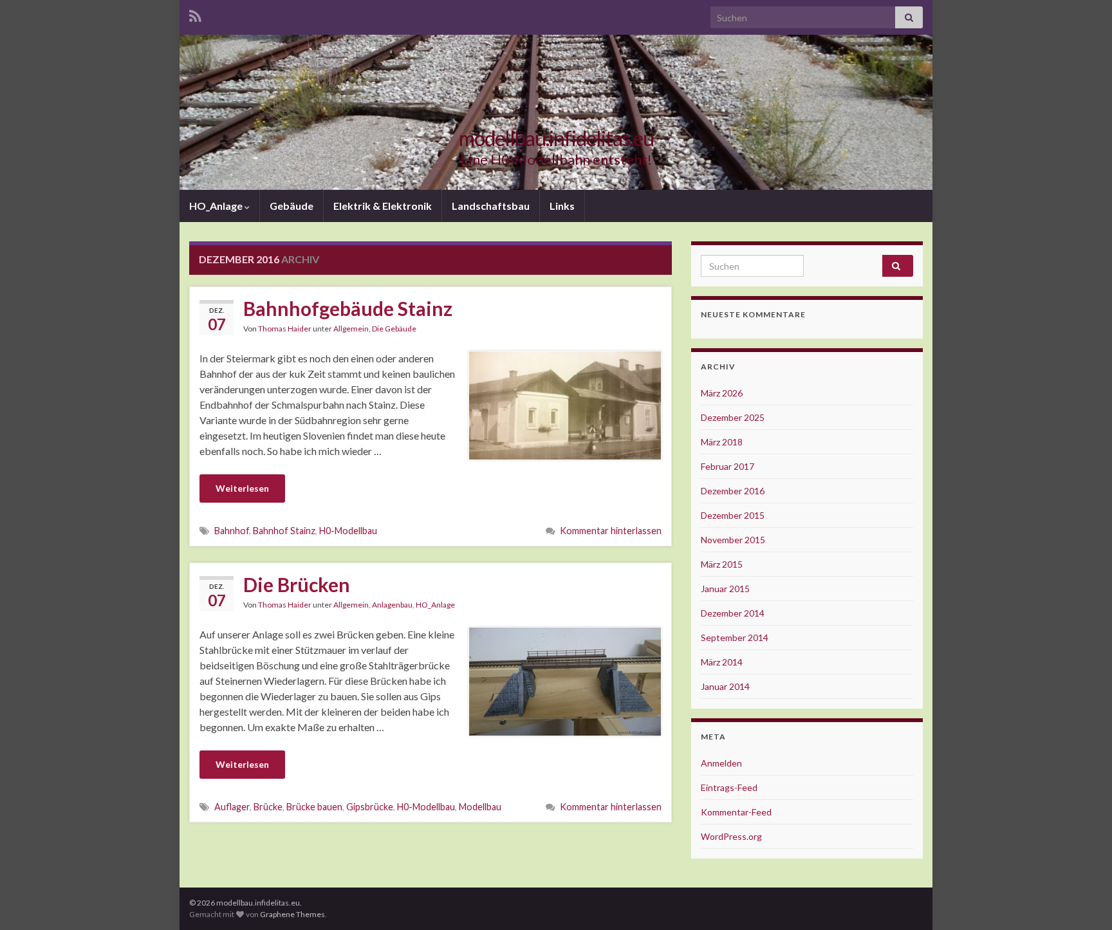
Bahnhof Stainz (284, 530)
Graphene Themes (292, 914)
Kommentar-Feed (736, 811)
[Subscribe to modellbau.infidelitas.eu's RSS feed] (195, 14)
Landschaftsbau (491, 206)
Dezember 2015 (732, 515)
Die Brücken (296, 584)
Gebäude (291, 206)
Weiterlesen (242, 488)
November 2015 (733, 539)
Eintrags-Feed (729, 787)
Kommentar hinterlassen (611, 530)
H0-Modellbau (348, 530)
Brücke (268, 806)
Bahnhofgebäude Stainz (347, 308)
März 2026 (722, 392)
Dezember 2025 (732, 417)
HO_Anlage (217, 206)
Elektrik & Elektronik (382, 206)
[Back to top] (1083, 901)
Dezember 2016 (732, 490)
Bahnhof (231, 530)
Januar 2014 (725, 686)
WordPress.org (731, 836)
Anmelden (721, 763)
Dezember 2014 (732, 613)
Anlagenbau (392, 604)
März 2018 (722, 441)
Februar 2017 (727, 466)
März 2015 (722, 564)
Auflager (232, 806)
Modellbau (480, 806)
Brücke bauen (314, 806)
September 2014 (734, 637)
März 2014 (722, 661)
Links (562, 206)
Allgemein (351, 328)
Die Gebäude (394, 328)
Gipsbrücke (369, 806)
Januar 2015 (725, 588)
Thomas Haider (284, 328)
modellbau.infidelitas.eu (556, 138)
